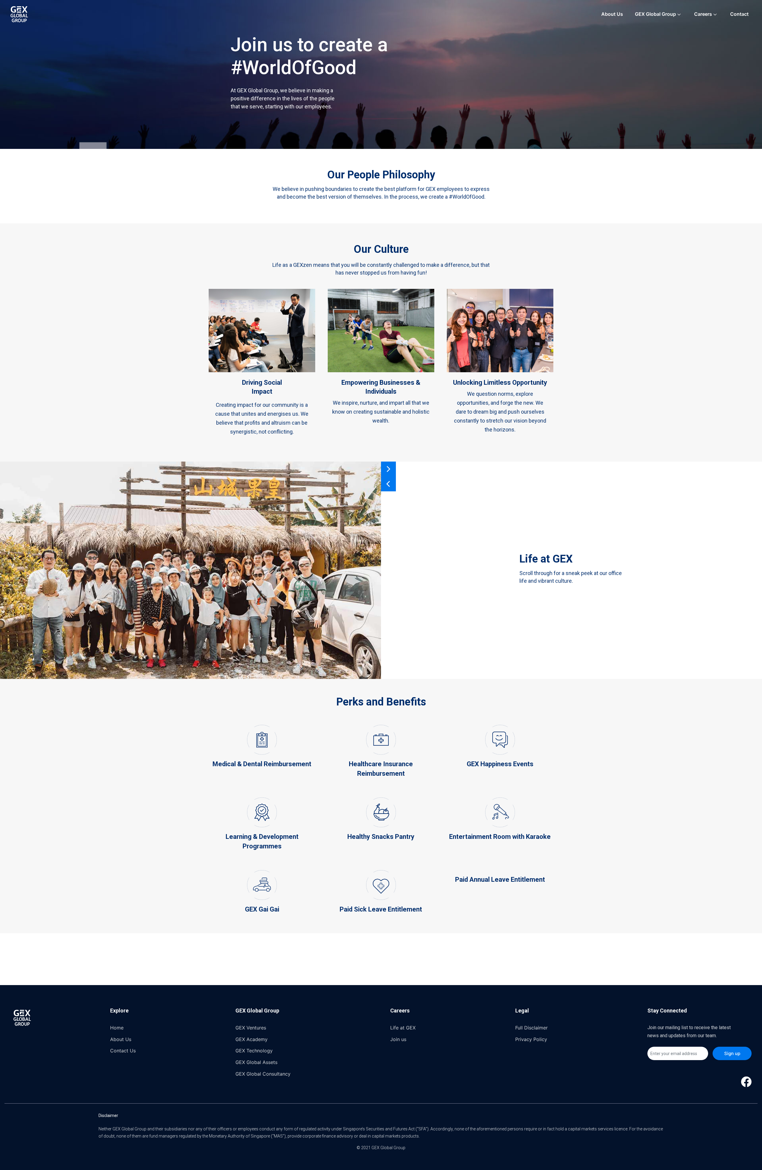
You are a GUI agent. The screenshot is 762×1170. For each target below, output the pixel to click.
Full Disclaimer (531, 1028)
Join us (398, 1039)
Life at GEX (403, 1028)
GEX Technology (254, 1051)
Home (117, 1028)
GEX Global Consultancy (263, 1074)
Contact (739, 14)
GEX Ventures (250, 1028)
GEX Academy (251, 1039)
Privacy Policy (531, 1039)
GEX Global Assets (256, 1062)
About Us (612, 14)
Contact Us (123, 1051)
